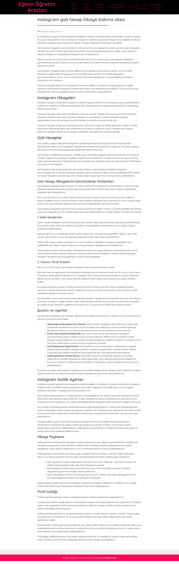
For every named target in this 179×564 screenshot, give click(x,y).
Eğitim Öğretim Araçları (37, 7)
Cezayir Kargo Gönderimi (86, 7)
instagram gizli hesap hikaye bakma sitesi (116, 7)
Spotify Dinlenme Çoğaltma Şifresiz (157, 7)
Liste (130, 7)
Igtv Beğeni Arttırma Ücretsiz (99, 7)
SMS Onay (144, 7)
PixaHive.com (109, 558)
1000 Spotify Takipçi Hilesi (73, 7)
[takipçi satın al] (49, 31)
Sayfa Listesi (137, 7)
